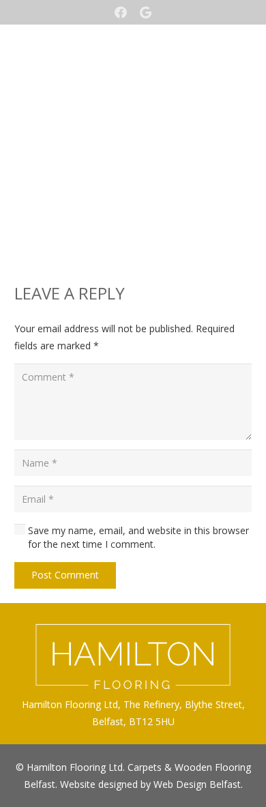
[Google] (145, 12)
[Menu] (133, 117)
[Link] (133, 62)
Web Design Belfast (197, 784)
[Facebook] (120, 12)
